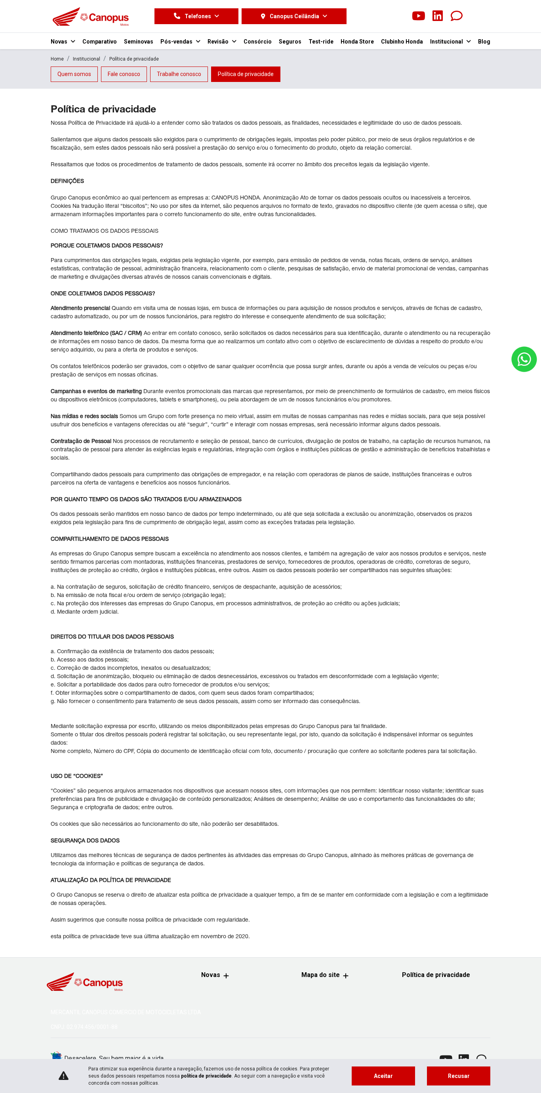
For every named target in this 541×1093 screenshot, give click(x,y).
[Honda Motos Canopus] (90, 16)
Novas (210, 975)
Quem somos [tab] (74, 74)
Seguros (290, 41)
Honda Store (357, 41)
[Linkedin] (437, 16)
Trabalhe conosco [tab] (179, 74)
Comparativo (99, 41)
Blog (484, 41)
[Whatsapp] (456, 16)
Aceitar (383, 1076)
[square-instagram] (399, 16)
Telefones (197, 16)
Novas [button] (60, 41)
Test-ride (321, 41)
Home (57, 59)
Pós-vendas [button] (177, 41)
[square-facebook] (380, 16)
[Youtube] (418, 16)
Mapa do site (320, 975)
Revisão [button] (219, 41)
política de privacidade (206, 1076)
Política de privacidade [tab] (246, 74)
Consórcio (258, 41)
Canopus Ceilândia (294, 16)
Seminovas (138, 41)
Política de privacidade (436, 975)
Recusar (459, 1076)
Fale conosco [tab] (124, 74)
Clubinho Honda (402, 41)
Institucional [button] (447, 41)
